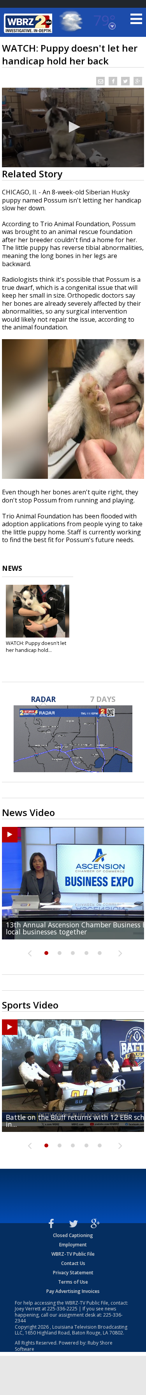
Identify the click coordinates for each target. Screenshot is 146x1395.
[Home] (29, 23)
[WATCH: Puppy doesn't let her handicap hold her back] (37, 611)
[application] (73, 127)
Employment (73, 1244)
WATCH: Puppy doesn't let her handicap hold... (36, 646)
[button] (73, 126)
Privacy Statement (73, 1272)
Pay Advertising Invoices (73, 1291)
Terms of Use (73, 1282)
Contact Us (73, 1263)
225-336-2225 (62, 1308)
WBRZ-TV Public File (73, 1254)
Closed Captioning (73, 1235)
